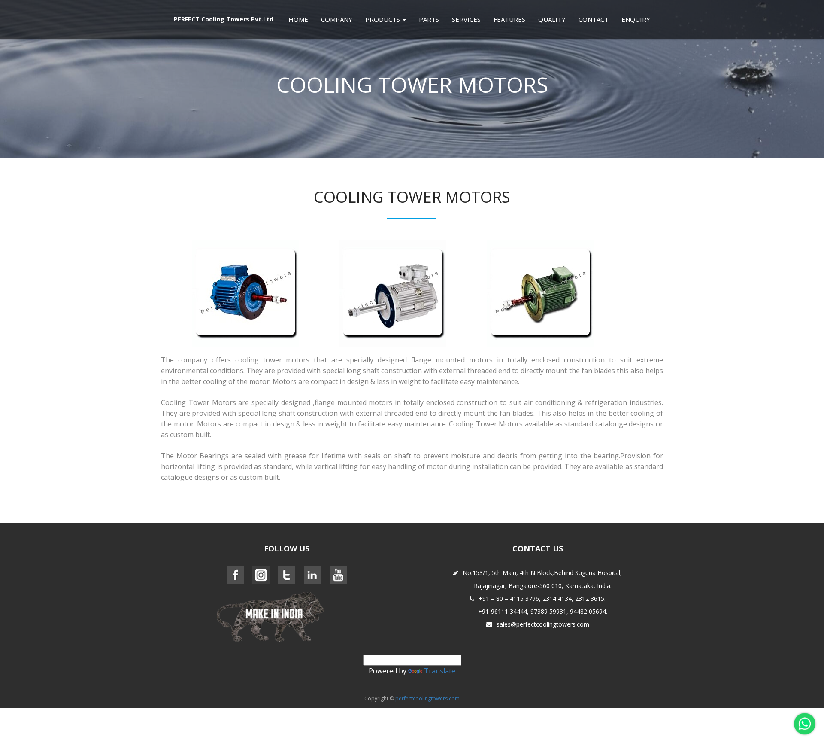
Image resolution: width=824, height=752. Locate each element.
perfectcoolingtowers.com (427, 698)
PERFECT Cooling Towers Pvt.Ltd (223, 19)
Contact (594, 19)
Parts (429, 19)
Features (509, 19)
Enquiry (635, 19)
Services (466, 19)
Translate (439, 671)
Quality (552, 19)
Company (336, 19)
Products (383, 19)
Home (298, 19)
